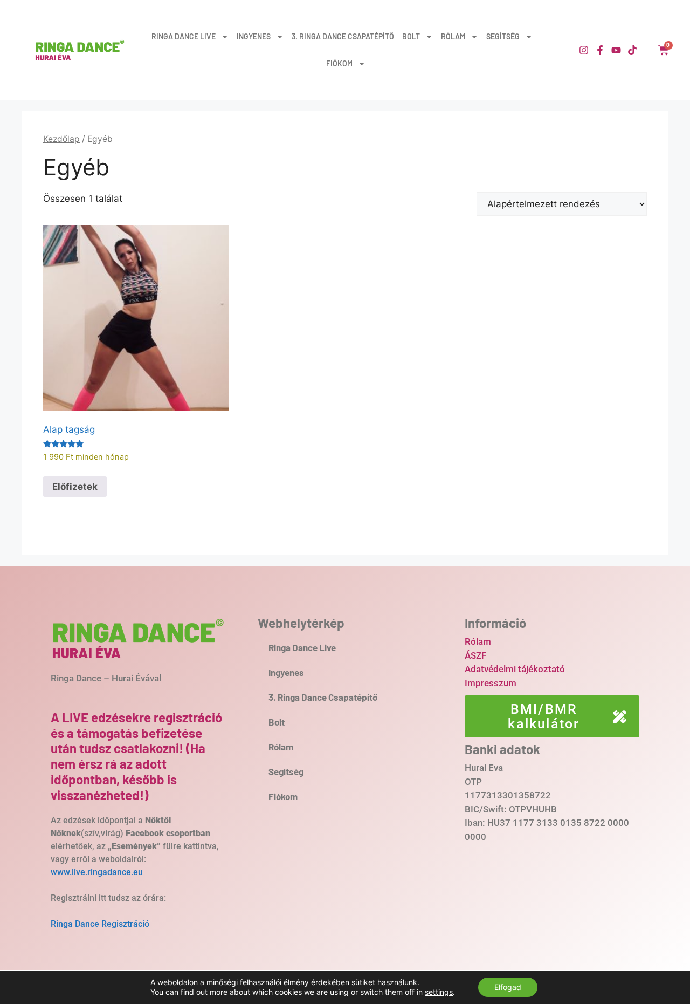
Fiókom (339, 63)
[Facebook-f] (600, 50)
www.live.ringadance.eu (98, 872)
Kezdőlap (61, 139)
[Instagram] (584, 50)
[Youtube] (616, 50)
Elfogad (507, 987)
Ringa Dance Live (183, 36)
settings (439, 991)
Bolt (411, 36)
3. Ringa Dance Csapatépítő (343, 36)
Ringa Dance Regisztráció (100, 924)
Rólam (453, 36)
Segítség (503, 36)
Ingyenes (254, 36)
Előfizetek (75, 486)
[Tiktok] (632, 50)
